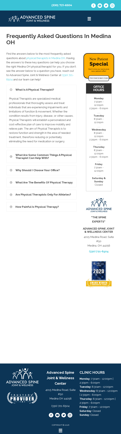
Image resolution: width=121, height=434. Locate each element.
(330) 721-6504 (62, 5)
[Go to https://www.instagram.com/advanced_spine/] (112, 6)
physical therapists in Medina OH (45, 58)
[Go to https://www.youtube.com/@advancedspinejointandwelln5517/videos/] (99, 6)
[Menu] (60, 430)
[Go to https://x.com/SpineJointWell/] (106, 6)
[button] (99, 78)
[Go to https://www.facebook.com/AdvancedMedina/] (93, 6)
